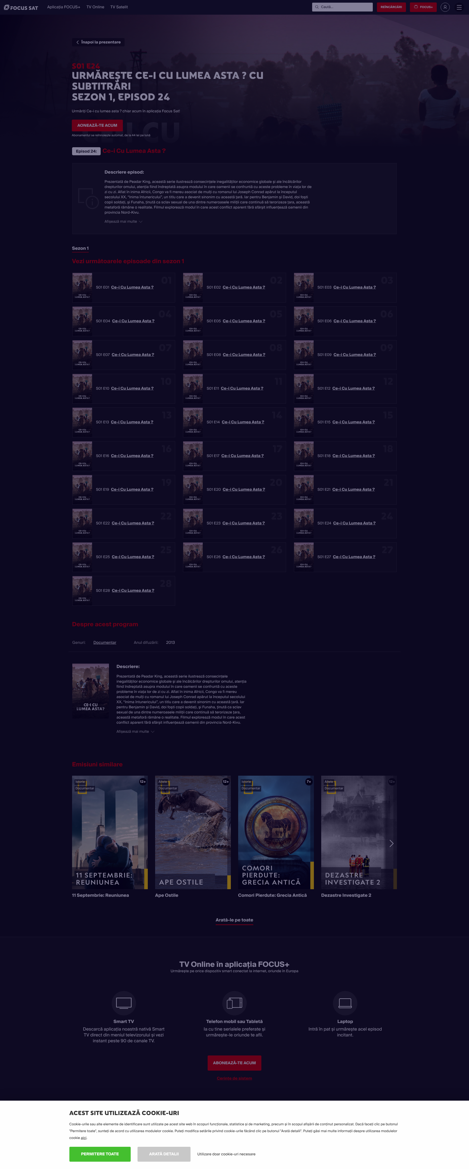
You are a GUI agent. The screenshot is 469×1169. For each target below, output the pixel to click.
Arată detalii (164, 1154)
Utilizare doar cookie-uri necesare (226, 1154)
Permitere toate (100, 1154)
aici (83, 1138)
